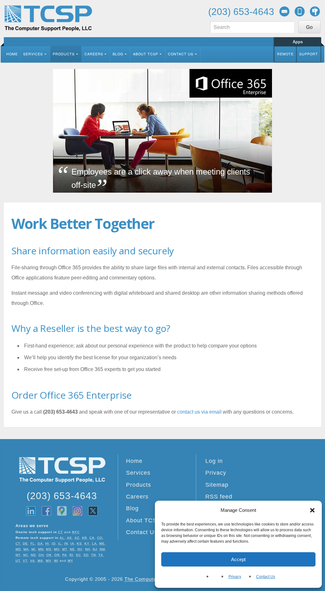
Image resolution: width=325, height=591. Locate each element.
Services (33, 54)
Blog (118, 54)
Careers (93, 54)
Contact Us (265, 576)
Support (308, 54)
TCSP (48, 18)
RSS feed (218, 496)
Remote (285, 54)
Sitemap (217, 485)
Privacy (235, 576)
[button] (312, 510)
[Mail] (315, 11)
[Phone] (300, 11)
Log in (214, 461)
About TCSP (145, 54)
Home (12, 54)
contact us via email (199, 412)
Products (64, 54)
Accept (238, 559)
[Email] (284, 11)
